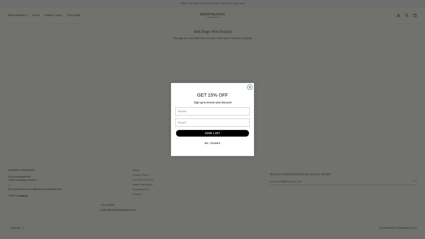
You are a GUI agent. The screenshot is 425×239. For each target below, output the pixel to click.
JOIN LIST (212, 133)
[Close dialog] (249, 87)
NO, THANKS (212, 143)
